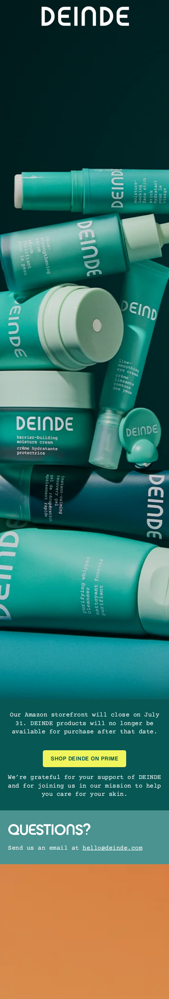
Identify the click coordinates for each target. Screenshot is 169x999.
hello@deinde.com (112, 848)
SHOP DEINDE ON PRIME (84, 758)
